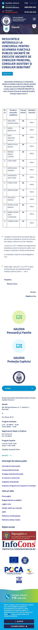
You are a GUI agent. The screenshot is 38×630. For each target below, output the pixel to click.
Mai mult (5, 455)
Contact (8, 388)
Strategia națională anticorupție (12, 474)
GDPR (4, 512)
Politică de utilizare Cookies (11, 520)
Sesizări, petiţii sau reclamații (12, 508)
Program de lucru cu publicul (11, 500)
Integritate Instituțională (10, 482)
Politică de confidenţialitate (11, 516)
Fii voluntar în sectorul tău (11, 478)
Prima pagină (6, 496)
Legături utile (6, 504)
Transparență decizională (10, 470)
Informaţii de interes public (11, 466)
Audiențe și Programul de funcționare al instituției (19, 486)
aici (9, 614)
